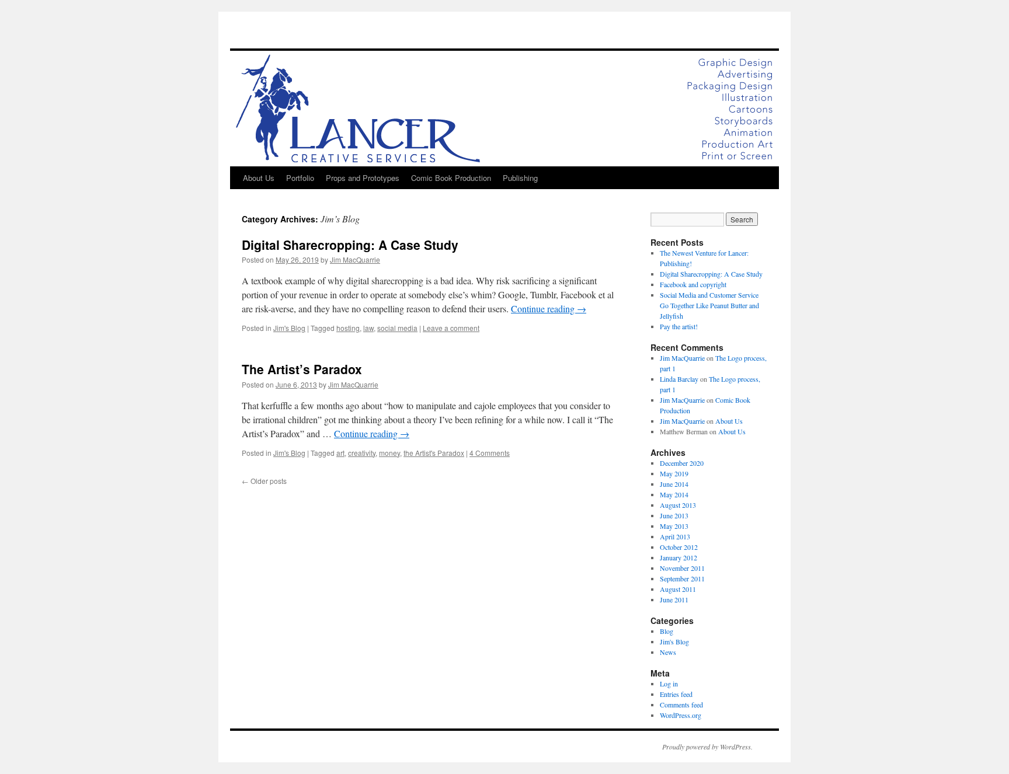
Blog (666, 631)
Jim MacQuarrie (355, 259)
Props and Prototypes (362, 177)
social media (397, 328)
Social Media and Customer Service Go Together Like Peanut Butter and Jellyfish (709, 305)
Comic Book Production (451, 177)
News (668, 652)
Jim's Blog (289, 328)
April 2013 (675, 536)
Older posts (264, 481)
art (340, 453)
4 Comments (489, 453)
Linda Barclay (679, 378)
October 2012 (679, 547)
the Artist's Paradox (433, 453)
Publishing (520, 177)
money (389, 453)
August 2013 (678, 505)
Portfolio (300, 177)
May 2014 (674, 494)
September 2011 (682, 578)
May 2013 (674, 526)
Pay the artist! (679, 326)
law (368, 328)
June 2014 (674, 484)
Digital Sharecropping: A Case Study (350, 244)
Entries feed (676, 694)
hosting (348, 328)
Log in (669, 683)
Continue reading (548, 308)
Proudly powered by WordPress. (707, 746)
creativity (361, 453)
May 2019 (674, 473)
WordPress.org (680, 715)
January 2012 (678, 557)
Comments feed (681, 704)
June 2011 (674, 599)
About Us (258, 177)
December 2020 (682, 463)
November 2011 (682, 568)
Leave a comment (451, 328)
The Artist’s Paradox (302, 369)
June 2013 (674, 515)
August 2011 (678, 589)
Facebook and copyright (693, 284)
